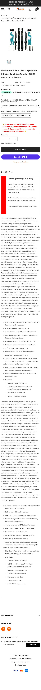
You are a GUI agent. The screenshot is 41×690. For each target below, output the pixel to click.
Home (3, 15)
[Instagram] (9, 629)
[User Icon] (30, 9)
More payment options (20, 162)
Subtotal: (4, 143)
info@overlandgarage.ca (20, 662)
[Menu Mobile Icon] (2, 9)
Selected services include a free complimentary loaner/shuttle (20, 3)
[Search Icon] (9, 9)
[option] (20, 39)
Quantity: (4, 135)
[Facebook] (3, 629)
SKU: (2, 82)
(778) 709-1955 (20, 665)
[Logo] (20, 9)
